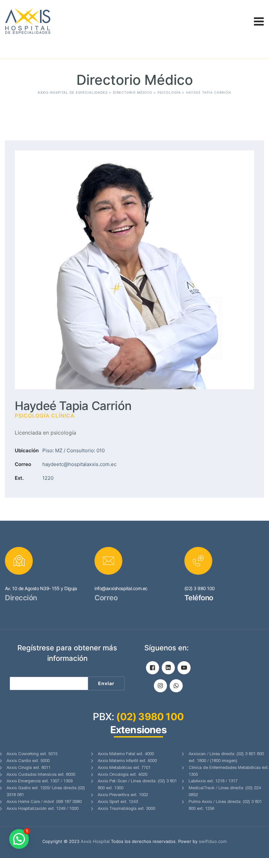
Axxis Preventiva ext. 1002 (123, 795)
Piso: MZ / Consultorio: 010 (73, 450)
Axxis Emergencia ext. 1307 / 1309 (39, 781)
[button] (19, 839)
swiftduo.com (213, 841)
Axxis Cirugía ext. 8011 (29, 768)
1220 (47, 478)
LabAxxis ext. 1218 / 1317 (213, 781)
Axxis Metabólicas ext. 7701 (124, 768)
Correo (23, 464)
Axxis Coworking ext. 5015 (32, 754)
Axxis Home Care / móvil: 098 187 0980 (44, 802)
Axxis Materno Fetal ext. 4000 (126, 754)
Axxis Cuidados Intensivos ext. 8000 (41, 775)
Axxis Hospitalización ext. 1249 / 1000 (42, 809)
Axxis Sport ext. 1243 (118, 802)
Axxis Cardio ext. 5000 (28, 761)
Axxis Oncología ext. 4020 (122, 775)
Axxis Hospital (95, 841)
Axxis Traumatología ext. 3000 (126, 809)
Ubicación (27, 450)
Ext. (19, 478)
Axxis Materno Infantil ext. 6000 (127, 761)
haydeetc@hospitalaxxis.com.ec (79, 464)
